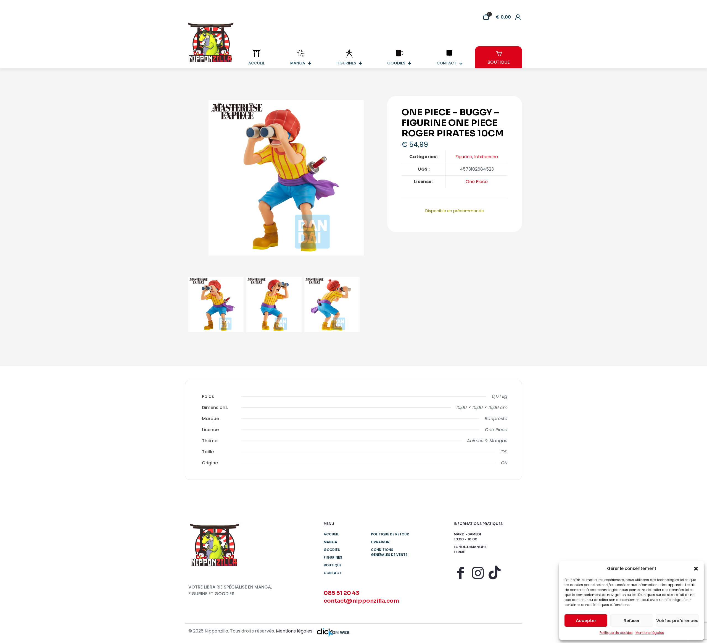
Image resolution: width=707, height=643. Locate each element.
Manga (330, 542)
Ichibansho (486, 156)
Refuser (632, 620)
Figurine (463, 156)
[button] (696, 568)
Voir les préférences (677, 620)
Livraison (380, 542)
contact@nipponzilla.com (361, 600)
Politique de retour (390, 534)
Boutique (333, 565)
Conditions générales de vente (389, 552)
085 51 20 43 (341, 593)
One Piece (477, 181)
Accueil (331, 534)
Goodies (332, 549)
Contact (332, 573)
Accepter (586, 620)
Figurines (333, 557)
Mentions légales (649, 632)
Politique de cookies (616, 632)
